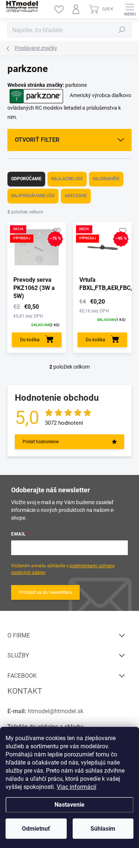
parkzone (76, 85)
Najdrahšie (106, 178)
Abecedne (75, 195)
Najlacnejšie (67, 178)
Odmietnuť (36, 828)
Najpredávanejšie (33, 195)
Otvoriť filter (37, 139)
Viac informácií (76, 786)
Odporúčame (26, 178)
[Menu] (129, 9)
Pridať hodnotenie (41, 441)
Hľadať (122, 30)
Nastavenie (69, 804)
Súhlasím (102, 828)
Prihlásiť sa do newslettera (45, 592)
